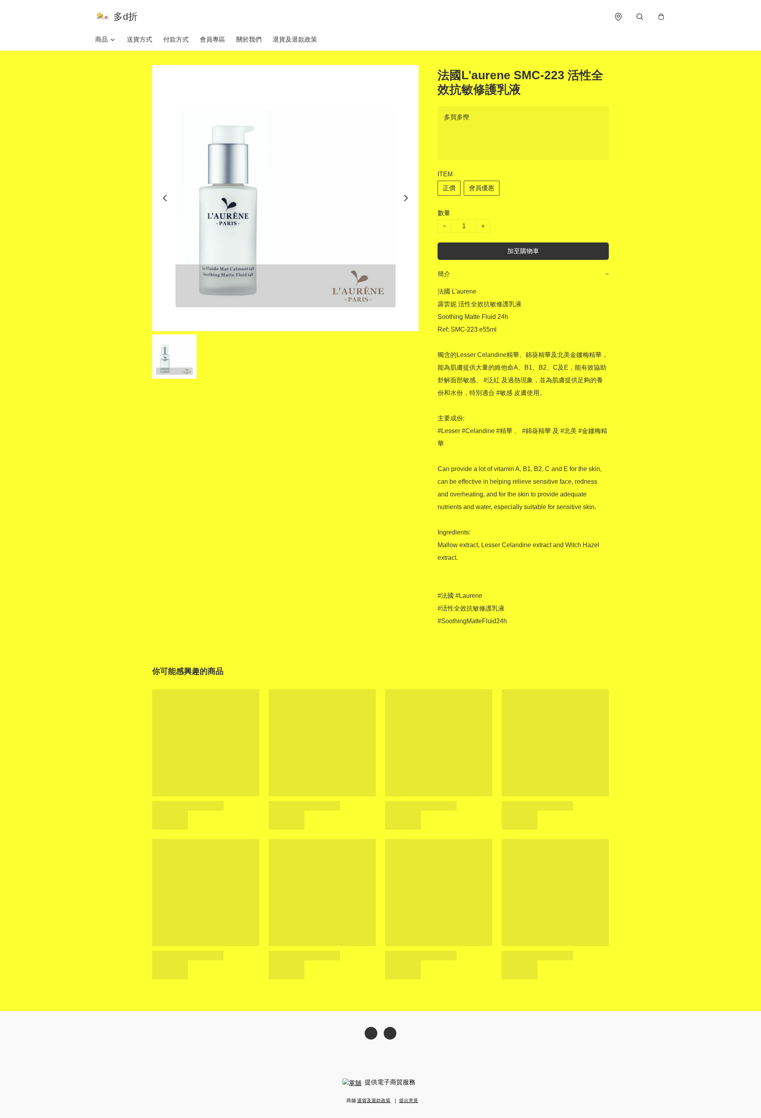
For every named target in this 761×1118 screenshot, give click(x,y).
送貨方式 (139, 39)
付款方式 (176, 39)
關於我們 (249, 39)
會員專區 (212, 39)
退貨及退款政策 (295, 39)
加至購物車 (523, 251)
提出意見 (408, 1100)
